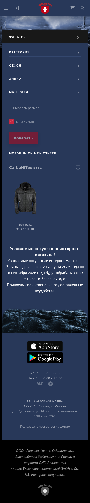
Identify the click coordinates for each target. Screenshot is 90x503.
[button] (16, 9)
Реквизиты (56, 462)
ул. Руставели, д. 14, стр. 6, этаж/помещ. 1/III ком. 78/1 (45, 413)
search (82, 8)
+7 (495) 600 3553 (45, 373)
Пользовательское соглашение (45, 426)
